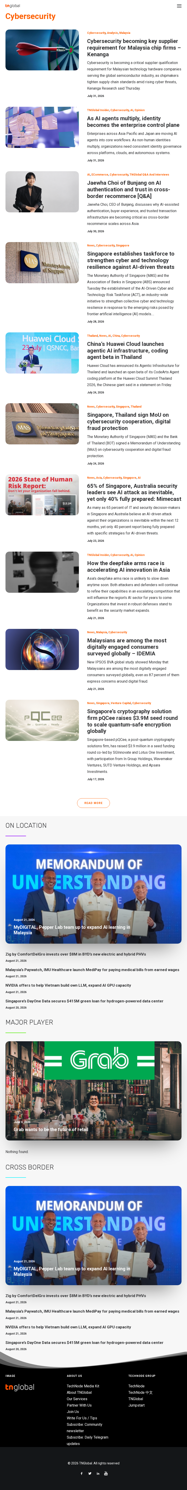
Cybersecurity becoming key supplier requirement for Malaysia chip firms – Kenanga (134, 48)
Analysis (112, 33)
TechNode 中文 (140, 1392)
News (91, 245)
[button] (179, 6)
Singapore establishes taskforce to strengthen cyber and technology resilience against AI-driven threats (130, 260)
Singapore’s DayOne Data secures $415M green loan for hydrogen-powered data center (84, 1001)
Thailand (92, 335)
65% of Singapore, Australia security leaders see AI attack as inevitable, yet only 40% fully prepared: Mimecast (134, 492)
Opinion (140, 110)
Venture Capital (121, 703)
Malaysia (124, 33)
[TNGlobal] (12, 6)
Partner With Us (79, 1405)
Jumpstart (136, 1405)
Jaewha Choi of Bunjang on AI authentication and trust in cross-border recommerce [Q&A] (128, 189)
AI (131, 110)
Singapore (122, 245)
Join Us (73, 1412)
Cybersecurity (96, 33)
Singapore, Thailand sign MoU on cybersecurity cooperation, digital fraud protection (129, 421)
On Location (26, 825)
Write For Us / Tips (82, 1418)
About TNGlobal (79, 1392)
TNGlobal (135, 1399)
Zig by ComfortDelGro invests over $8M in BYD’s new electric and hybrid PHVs (75, 954)
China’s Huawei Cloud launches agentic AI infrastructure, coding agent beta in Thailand (127, 350)
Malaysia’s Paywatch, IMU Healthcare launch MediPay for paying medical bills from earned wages (92, 969)
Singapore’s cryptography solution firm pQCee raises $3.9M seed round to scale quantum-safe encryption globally (132, 721)
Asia (99, 477)
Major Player (29, 1022)
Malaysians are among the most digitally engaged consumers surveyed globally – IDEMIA (126, 647)
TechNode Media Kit (83, 1386)
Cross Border (29, 1167)
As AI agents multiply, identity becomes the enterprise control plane (133, 121)
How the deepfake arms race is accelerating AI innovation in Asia (128, 566)
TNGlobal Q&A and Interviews (149, 174)
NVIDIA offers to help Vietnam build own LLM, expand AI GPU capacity (68, 985)
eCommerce (99, 174)
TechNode (136, 1386)
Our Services (77, 1399)
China (116, 335)
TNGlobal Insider (98, 110)
